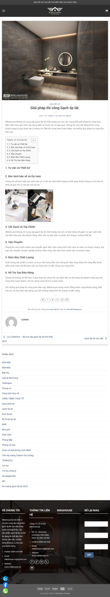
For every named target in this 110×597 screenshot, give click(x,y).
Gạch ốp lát (7, 409)
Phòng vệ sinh (8, 445)
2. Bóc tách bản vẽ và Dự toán (22, 147)
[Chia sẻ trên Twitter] (52, 300)
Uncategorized (9, 476)
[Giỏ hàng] (106, 11)
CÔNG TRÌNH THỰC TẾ (13, 398)
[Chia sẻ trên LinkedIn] (67, 300)
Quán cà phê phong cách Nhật (16, 450)
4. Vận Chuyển (15, 154)
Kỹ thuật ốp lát (9, 419)
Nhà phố (6, 429)
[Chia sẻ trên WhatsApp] (43, 300)
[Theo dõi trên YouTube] (32, 568)
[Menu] (3, 10)
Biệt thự (5, 373)
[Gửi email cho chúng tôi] (41, 562)
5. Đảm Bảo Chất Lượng (19, 157)
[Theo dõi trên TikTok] (37, 562)
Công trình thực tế (10, 393)
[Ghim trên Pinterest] (62, 300)
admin (68, 116)
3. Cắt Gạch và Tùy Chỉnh (20, 150)
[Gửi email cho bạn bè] (57, 300)
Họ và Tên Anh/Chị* (93, 520)
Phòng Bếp (7, 440)
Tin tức (5, 465)
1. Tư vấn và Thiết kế (18, 144)
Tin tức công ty (9, 471)
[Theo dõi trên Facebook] (32, 562)
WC (3, 481)
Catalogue (7, 383)
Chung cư (6, 388)
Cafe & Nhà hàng (10, 378)
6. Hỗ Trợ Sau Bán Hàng (19, 160)
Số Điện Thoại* (91, 542)
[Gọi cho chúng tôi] (46, 562)
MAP (4, 424)
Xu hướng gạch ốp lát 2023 (15, 486)
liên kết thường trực (74, 309)
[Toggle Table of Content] (32, 140)
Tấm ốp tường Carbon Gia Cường (18, 455)
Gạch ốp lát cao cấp (94, 338)
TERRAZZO (7, 460)
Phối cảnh (7, 434)
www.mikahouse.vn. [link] (12, 567)
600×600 (6, 362)
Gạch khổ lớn (8, 404)
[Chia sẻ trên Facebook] (47, 300)
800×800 (6, 367)
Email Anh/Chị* (91, 531)
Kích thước (7, 414)
